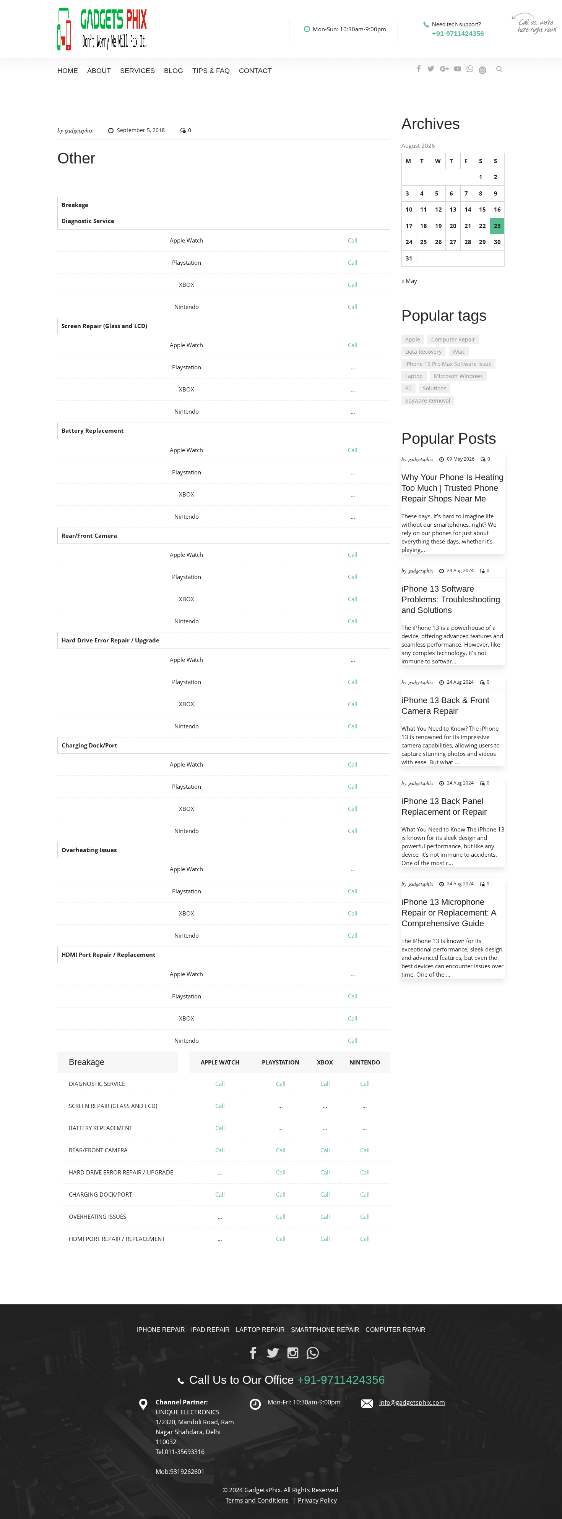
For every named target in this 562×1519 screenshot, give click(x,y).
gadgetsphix (79, 130)
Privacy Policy (317, 1500)
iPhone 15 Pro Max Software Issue (448, 363)
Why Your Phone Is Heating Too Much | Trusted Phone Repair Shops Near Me (452, 487)
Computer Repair (453, 339)
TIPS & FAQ (211, 70)
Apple (412, 339)
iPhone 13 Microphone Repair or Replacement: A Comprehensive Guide (448, 912)
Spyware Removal (427, 400)
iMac (459, 351)
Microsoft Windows (458, 376)
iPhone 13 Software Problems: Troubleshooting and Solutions (450, 599)
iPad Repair (210, 1329)
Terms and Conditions (258, 1500)
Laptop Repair (260, 1329)
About (99, 70)
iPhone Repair (161, 1329)
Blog (173, 70)
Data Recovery (423, 351)
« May (409, 281)
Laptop (414, 376)
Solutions (435, 388)
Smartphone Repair (325, 1329)
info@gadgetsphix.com (412, 1402)
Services (137, 70)
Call (352, 240)
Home (67, 70)
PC (408, 388)
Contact (255, 70)
